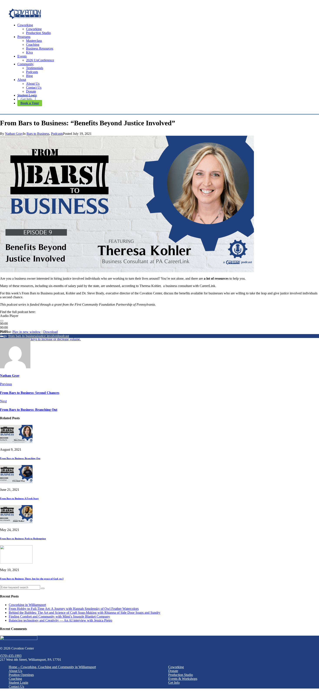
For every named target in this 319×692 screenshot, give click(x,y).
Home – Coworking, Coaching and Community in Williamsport (52, 667)
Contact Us (33, 87)
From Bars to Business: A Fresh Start (19, 498)
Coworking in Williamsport (27, 605)
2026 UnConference (40, 60)
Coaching (32, 44)
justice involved (48, 336)
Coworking (25, 25)
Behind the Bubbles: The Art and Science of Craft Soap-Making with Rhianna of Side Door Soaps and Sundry (84, 612)
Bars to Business (37, 133)
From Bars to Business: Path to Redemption (23, 538)
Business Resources (39, 48)
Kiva (29, 52)
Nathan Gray (14, 133)
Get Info (26, 99)
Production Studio (38, 33)
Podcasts (32, 72)
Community (25, 64)
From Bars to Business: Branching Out (20, 458)
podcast (64, 336)
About (21, 80)
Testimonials (34, 68)
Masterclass (34, 40)
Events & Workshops (182, 679)
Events (22, 56)
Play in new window (26, 332)
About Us (32, 83)
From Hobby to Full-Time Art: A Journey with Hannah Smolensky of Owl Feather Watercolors (74, 608)
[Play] (1, 321)
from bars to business (22, 336)
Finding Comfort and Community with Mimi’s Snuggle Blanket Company (59, 616)
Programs (23, 37)
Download (50, 332)
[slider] (40, 339)
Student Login (27, 95)
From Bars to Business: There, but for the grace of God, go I (31, 578)
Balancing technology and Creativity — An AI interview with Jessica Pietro (60, 620)
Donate (31, 91)
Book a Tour (29, 103)
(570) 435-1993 (10, 656)
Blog (29, 76)
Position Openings (21, 675)
